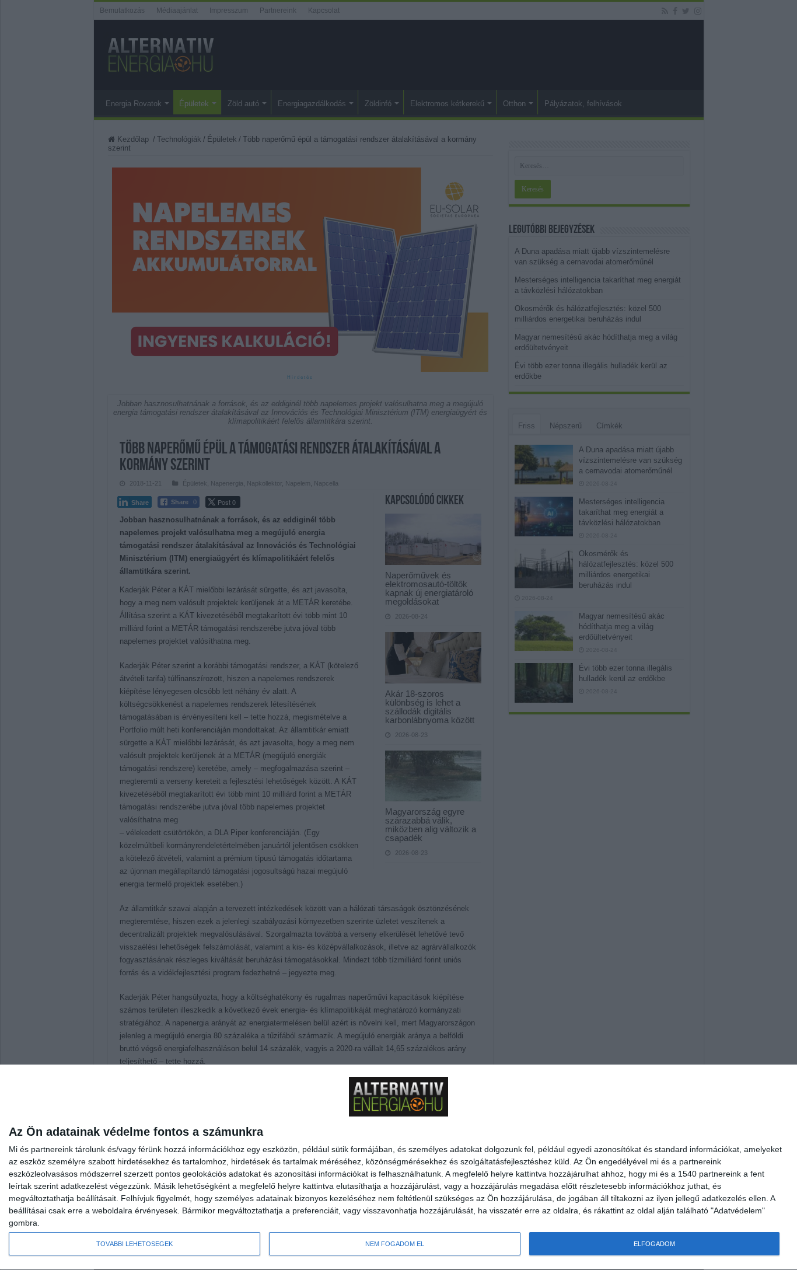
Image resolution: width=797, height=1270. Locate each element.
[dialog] (398, 1167)
